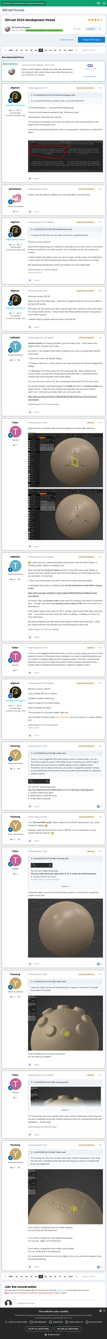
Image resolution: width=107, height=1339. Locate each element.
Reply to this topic (91, 40)
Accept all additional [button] (38, 1329)
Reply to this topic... (27, 1303)
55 (31, 50)
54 (26, 50)
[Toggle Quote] (32, 95)
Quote (36, 178)
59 (50, 50)
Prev (11, 50)
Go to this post (90, 76)
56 (36, 50)
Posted (37, 88)
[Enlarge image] (39, 781)
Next (71, 50)
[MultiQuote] (30, 178)
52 (17, 50)
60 (55, 50)
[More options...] (100, 88)
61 (60, 50)
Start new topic (67, 40)
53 (22, 50)
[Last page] (76, 50)
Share (78, 29)
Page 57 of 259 (88, 50)
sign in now (61, 1290)
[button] (53, 1334)
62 (65, 50)
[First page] (5, 50)
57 (41, 50)
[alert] (53, 1323)
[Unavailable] (65, 156)
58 (46, 50)
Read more (68, 1318)
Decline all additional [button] (68, 1329)
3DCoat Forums (13, 10)
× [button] (104, 1311)
